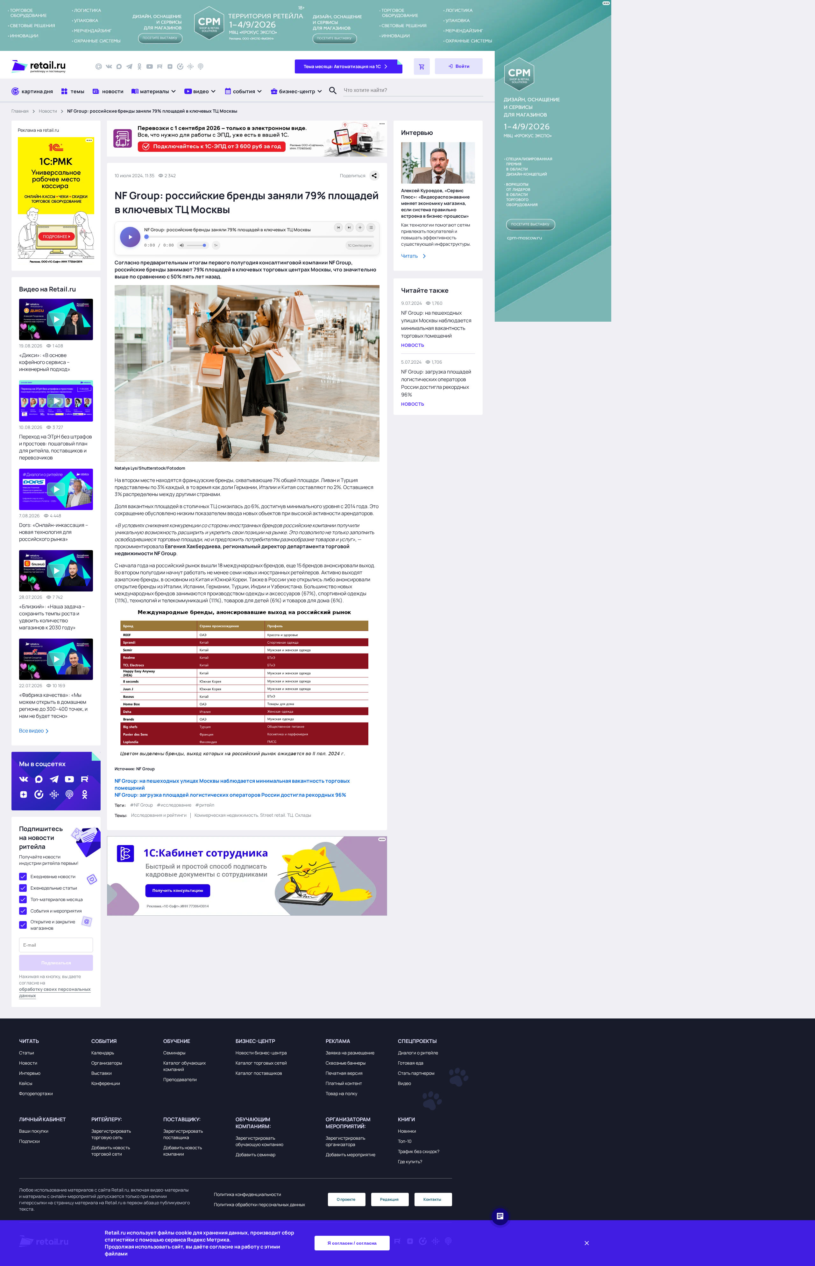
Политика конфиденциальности (247, 1194)
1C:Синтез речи (360, 245)
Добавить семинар (255, 1154)
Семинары (174, 1053)
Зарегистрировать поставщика (183, 1134)
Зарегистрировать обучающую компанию (259, 1141)
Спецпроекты (417, 1041)
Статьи (26, 1053)
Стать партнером (416, 1073)
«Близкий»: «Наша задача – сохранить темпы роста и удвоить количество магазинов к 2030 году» (52, 617)
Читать (409, 255)
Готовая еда (410, 1063)
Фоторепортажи (36, 1093)
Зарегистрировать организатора (345, 1141)
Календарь (102, 1053)
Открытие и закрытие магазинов (53, 925)
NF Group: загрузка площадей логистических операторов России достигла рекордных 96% (230, 794)
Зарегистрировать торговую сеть (111, 1134)
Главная (20, 111)
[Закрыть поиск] (330, 97)
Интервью (29, 1073)
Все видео (32, 730)
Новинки (407, 1131)
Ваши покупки (33, 1131)
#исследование (174, 805)
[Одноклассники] (139, 66)
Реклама (338, 1041)
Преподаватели (180, 1079)
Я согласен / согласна (352, 1243)
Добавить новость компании (182, 1150)
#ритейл (204, 805)
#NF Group (141, 805)
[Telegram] (129, 66)
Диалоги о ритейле (418, 1053)
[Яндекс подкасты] (180, 66)
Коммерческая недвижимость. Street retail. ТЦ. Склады (253, 815)
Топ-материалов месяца (57, 899)
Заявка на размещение (350, 1053)
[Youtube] (149, 66)
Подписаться (56, 962)
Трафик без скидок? (418, 1151)
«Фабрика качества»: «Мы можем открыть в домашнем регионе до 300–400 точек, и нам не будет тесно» (53, 705)
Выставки (101, 1073)
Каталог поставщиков (259, 1073)
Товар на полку (341, 1093)
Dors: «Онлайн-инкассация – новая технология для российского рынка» (53, 531)
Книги (406, 1119)
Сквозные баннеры (345, 1063)
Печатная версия (344, 1073)
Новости (48, 111)
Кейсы (25, 1083)
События (104, 1041)
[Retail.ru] (47, 66)
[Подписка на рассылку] (99, 66)
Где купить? (410, 1161)
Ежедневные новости (53, 876)
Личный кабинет (42, 1119)
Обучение (176, 1041)
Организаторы (106, 1063)
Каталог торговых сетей (261, 1063)
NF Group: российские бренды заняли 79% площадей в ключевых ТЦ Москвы (227, 230)
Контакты (432, 1199)
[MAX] (119, 66)
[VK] (109, 66)
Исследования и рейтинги (159, 815)
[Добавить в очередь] (360, 227)
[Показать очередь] (370, 227)
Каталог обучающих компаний (184, 1066)
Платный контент (344, 1083)
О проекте (346, 1199)
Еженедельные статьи (54, 888)
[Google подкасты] (190, 66)
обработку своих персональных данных (55, 992)
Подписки (29, 1141)
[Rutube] (160, 66)
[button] (154, 91)
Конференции (105, 1083)
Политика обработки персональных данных (259, 1204)
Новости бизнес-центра (261, 1053)
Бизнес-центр (255, 1041)
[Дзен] (170, 66)
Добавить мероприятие (350, 1154)
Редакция (389, 1199)
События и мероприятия (56, 911)
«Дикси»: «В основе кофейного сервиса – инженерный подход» (44, 362)
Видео (404, 1083)
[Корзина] (422, 66)
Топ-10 (405, 1141)
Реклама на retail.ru (38, 130)
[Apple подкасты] (200, 66)
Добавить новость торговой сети (110, 1150)
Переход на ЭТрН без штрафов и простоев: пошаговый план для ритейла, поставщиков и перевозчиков (55, 447)
